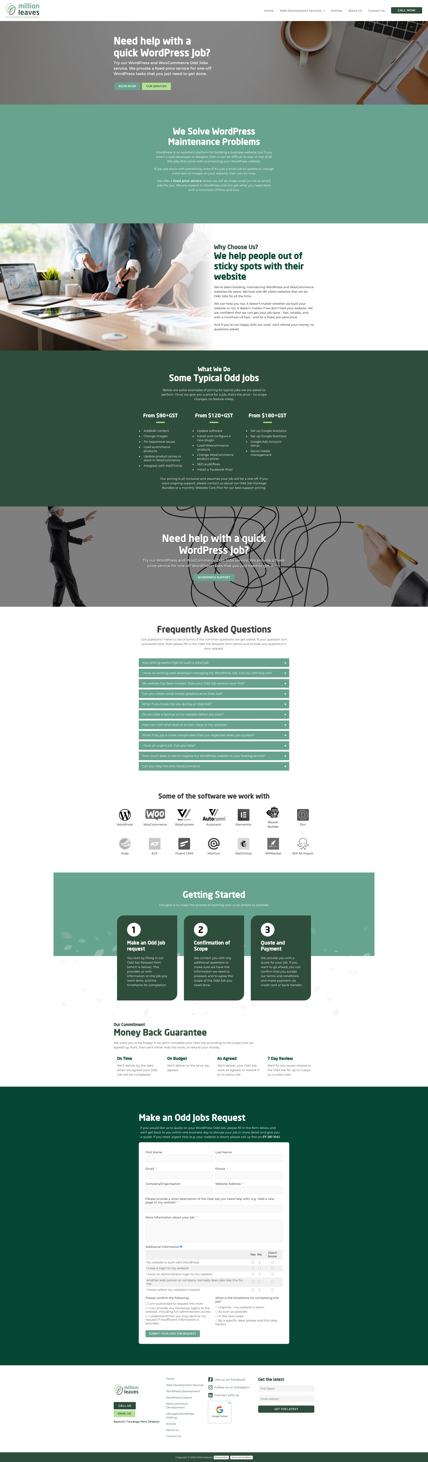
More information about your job (169, 1217)
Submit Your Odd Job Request (172, 1333)
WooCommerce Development (177, 1405)
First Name (153, 1152)
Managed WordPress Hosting (180, 1415)
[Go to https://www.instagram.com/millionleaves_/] (233, 1387)
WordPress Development (183, 1391)
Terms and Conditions (241, 1457)
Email (149, 1169)
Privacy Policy (221, 1457)
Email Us (124, 1413)
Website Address (228, 1184)
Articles (171, 1423)
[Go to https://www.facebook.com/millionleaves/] (233, 1379)
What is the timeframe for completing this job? (247, 1299)
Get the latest (286, 1409)
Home (170, 1378)
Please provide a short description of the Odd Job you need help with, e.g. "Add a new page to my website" (209, 1200)
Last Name (223, 1152)
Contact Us (173, 1436)
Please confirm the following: (167, 1298)
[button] (323, 10)
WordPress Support (179, 1397)
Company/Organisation (163, 1184)
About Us (172, 1430)
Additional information (162, 1247)
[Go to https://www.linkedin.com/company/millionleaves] (233, 1395)
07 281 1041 (271, 1137)
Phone (220, 1169)
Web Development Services (185, 1385)
